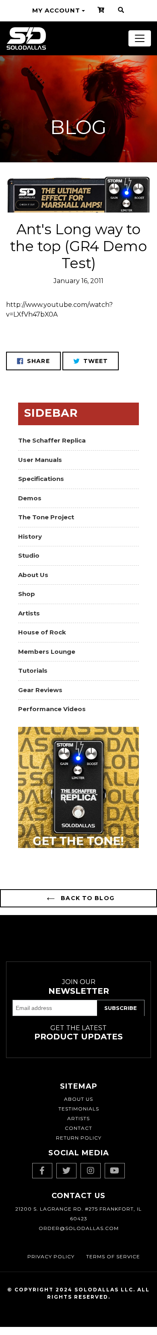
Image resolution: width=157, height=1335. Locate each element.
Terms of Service (113, 1256)
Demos (29, 498)
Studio (28, 555)
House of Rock (42, 632)
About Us (33, 575)
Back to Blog (86, 898)
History (30, 536)
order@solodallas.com (79, 1228)
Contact (78, 1128)
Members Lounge (46, 651)
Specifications (41, 479)
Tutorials (33, 670)
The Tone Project (46, 517)
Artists (29, 613)
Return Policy (78, 1138)
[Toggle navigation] (139, 38)
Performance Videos (52, 709)
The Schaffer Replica (52, 440)
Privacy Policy (50, 1256)
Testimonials (78, 1109)
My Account (56, 10)
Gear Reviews (40, 690)
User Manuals (40, 460)
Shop (26, 594)
